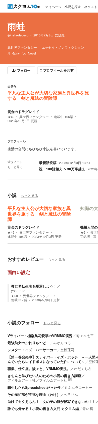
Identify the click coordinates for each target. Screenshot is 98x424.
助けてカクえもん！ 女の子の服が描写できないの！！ (51, 401)
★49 (11, 117)
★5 (82, 232)
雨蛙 (16, 26)
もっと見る (15, 167)
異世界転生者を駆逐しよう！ (34, 286)
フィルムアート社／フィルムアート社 (37, 380)
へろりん (71, 394)
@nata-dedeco (18, 35)
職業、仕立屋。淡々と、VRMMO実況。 (39, 368)
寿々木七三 (85, 335)
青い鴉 (87, 408)
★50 (14, 296)
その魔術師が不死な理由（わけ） (34, 394)
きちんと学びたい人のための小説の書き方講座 (44, 375)
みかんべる (62, 342)
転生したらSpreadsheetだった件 (34, 387)
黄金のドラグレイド (23, 111)
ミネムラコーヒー (78, 387)
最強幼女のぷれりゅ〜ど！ (29, 342)
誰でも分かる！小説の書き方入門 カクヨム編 (43, 408)
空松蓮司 (67, 349)
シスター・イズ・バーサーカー (32, 349)
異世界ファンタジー (34, 117)
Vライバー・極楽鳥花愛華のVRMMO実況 (40, 335)
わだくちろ (82, 368)
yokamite (18, 290)
